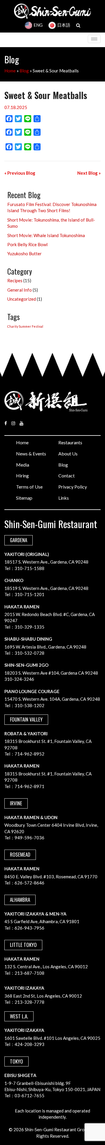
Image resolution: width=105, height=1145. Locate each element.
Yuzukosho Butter (24, 253)
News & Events (31, 453)
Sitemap (24, 498)
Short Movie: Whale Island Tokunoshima (46, 235)
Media (22, 464)
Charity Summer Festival (25, 326)
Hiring (22, 475)
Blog (24, 70)
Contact (66, 475)
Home (10, 70)
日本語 (63, 25)
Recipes (14, 280)
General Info (19, 289)
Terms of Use (29, 486)
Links (63, 498)
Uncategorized (21, 299)
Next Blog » (89, 173)
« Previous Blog (19, 173)
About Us (68, 453)
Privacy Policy (72, 486)
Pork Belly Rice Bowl (27, 244)
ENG (38, 25)
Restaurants (70, 442)
